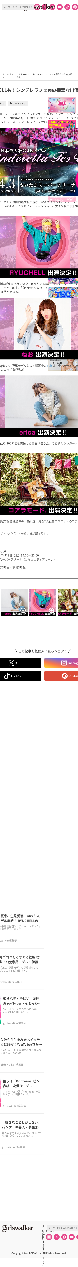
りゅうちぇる (19, 103)
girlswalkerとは (44, 1230)
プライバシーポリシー (43, 1244)
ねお (50, 365)
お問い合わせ (43, 1235)
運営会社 (43, 1226)
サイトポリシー (43, 1239)
